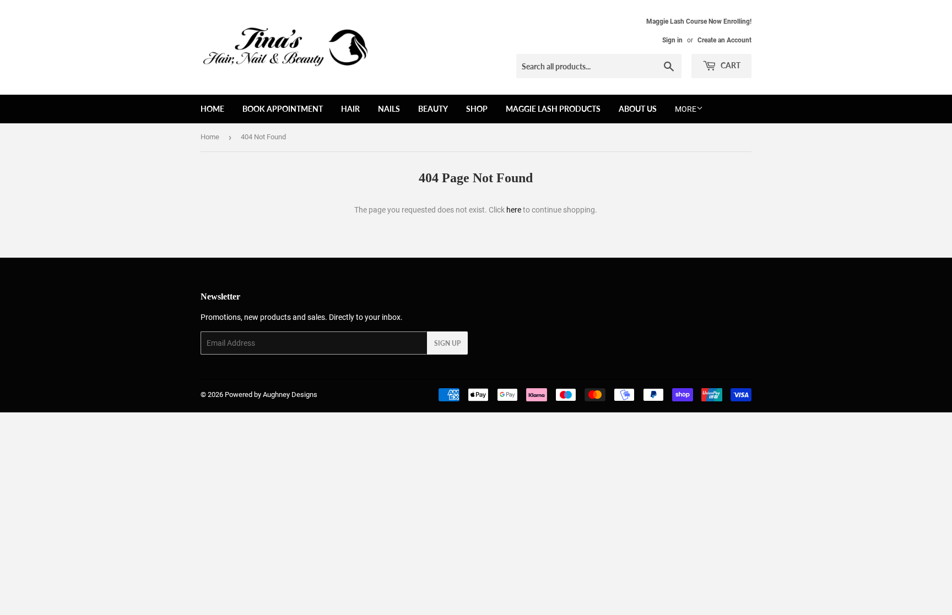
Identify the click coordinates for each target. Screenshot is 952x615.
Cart (729, 65)
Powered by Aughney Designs (271, 394)
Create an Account (724, 40)
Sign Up (447, 343)
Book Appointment (282, 108)
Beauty (433, 108)
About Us (638, 108)
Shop (477, 108)
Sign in (672, 40)
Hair (350, 108)
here (513, 209)
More (685, 109)
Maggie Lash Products (553, 108)
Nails (389, 108)
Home (212, 108)
